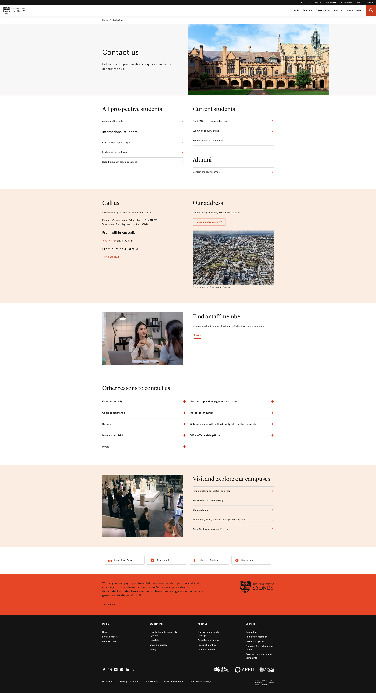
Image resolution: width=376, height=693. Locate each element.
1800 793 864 (109, 240)
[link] (299, 2)
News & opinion (353, 10)
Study (296, 10)
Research (307, 10)
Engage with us (323, 10)
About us (338, 10)
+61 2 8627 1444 (110, 257)
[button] (371, 10)
